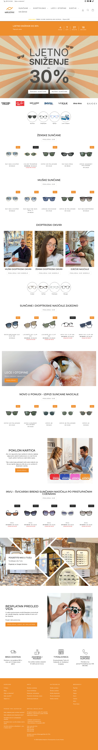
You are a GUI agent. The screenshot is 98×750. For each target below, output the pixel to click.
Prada (74, 690)
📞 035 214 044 (8, 1)
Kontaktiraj (84, 664)
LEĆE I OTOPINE (58, 8)
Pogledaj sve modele (18, 273)
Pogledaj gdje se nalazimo (21, 624)
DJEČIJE (73, 8)
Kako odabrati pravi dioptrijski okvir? (13, 715)
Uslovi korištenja (31, 690)
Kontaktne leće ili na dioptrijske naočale (12, 718)
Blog (5, 690)
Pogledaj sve (49, 139)
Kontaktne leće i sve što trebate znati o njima (14, 722)
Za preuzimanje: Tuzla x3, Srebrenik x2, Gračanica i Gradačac (61, 662)
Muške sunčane (59, 92)
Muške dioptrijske (55, 693)
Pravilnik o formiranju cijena (34, 696)
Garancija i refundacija (33, 693)
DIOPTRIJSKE (40, 8)
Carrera (75, 698)
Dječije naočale (54, 698)
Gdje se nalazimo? (19, 1)
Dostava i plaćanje (32, 688)
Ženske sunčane (38, 92)
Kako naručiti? (7, 696)
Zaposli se (6, 698)
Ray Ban (75, 688)
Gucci (74, 696)
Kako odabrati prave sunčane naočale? (14, 712)
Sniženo (23, 12)
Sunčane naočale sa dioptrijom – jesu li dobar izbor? (14, 727)
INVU (74, 701)
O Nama (6, 688)
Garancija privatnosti (32, 698)
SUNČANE (24, 8)
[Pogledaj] (49, 368)
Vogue (75, 693)
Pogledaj (22, 470)
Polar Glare (76, 704)
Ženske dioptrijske (55, 696)
